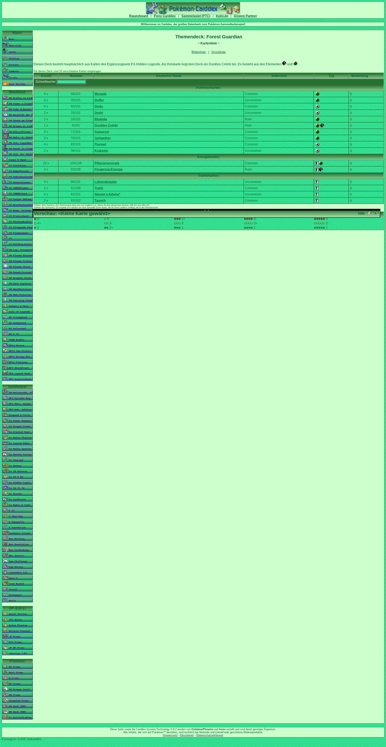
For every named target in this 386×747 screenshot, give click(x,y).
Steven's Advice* (107, 194)
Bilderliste (199, 52)
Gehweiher (102, 138)
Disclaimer (187, 735)
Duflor (99, 100)
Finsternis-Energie (108, 169)
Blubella (100, 119)
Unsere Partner (245, 16)
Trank (98, 188)
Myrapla (100, 94)
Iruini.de (222, 16)
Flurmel (100, 144)
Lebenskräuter (105, 182)
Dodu (98, 106)
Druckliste (218, 52)
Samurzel (101, 132)
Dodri (98, 112)
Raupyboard (138, 16)
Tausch (100, 200)
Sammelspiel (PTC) (195, 16)
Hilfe (361, 213)
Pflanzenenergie (106, 163)
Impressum (170, 735)
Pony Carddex (165, 16)
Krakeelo (101, 150)
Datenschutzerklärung (209, 735)
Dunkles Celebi (106, 125)
